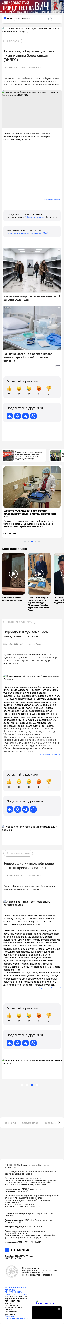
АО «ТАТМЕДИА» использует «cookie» (16, 1293)
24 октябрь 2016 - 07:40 (14, 67)
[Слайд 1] (25, 541)
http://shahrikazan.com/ (51, 199)
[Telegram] (25, 416)
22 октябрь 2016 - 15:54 (14, 644)
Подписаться (45, 1314)
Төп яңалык (10, 1122)
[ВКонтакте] (10, 416)
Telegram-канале (35, 217)
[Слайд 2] (28, 541)
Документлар (30, 1122)
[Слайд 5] (39, 541)
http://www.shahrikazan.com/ (50, 754)
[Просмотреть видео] (13, 574)
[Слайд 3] (32, 541)
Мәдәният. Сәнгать (19, 621)
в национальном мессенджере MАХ (27, 231)
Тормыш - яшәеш (18, 853)
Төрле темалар (52, 1122)
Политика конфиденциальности (16, 1317)
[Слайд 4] (35, 541)
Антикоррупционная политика (16, 1288)
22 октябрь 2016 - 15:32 (14, 875)
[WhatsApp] (33, 416)
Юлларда (13, 41)
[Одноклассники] (17, 416)
